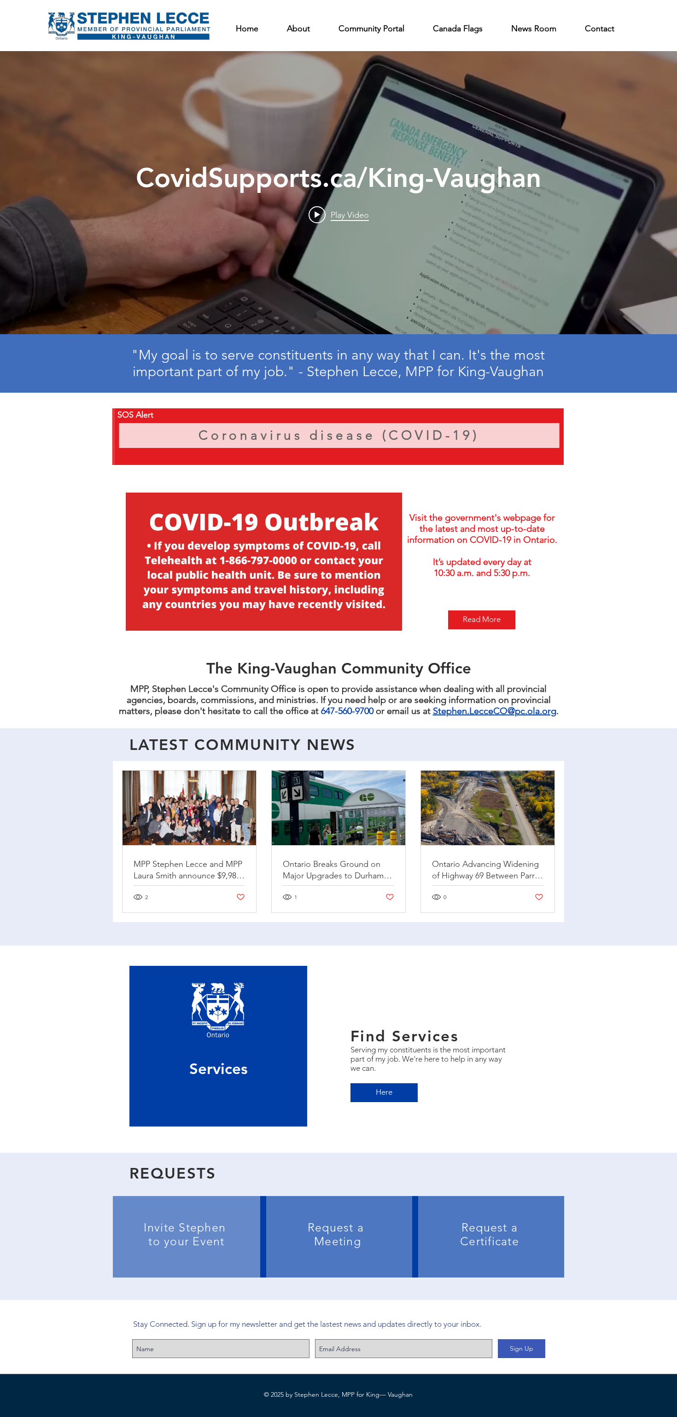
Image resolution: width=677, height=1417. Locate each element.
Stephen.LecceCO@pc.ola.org (494, 710)
